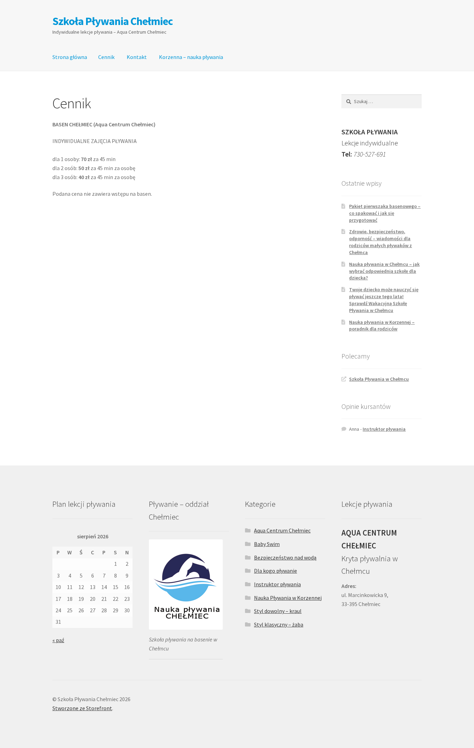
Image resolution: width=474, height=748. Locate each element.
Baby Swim (267, 543)
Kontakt (137, 56)
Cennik (106, 56)
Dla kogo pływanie (275, 570)
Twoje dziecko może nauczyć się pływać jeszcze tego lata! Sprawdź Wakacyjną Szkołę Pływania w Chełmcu (383, 299)
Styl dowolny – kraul (278, 610)
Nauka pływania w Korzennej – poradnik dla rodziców (382, 325)
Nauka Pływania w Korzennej (288, 597)
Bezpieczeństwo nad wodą (285, 557)
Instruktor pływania (384, 429)
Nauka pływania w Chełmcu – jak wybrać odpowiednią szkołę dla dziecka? (384, 271)
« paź (58, 640)
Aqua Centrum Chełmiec (282, 530)
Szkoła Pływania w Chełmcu (379, 379)
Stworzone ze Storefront (82, 708)
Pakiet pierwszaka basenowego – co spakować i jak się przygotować (385, 213)
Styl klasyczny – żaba (278, 624)
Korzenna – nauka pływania (191, 56)
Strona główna (69, 56)
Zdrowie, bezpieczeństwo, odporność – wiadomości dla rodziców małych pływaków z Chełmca (380, 241)
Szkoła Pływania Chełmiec (112, 21)
